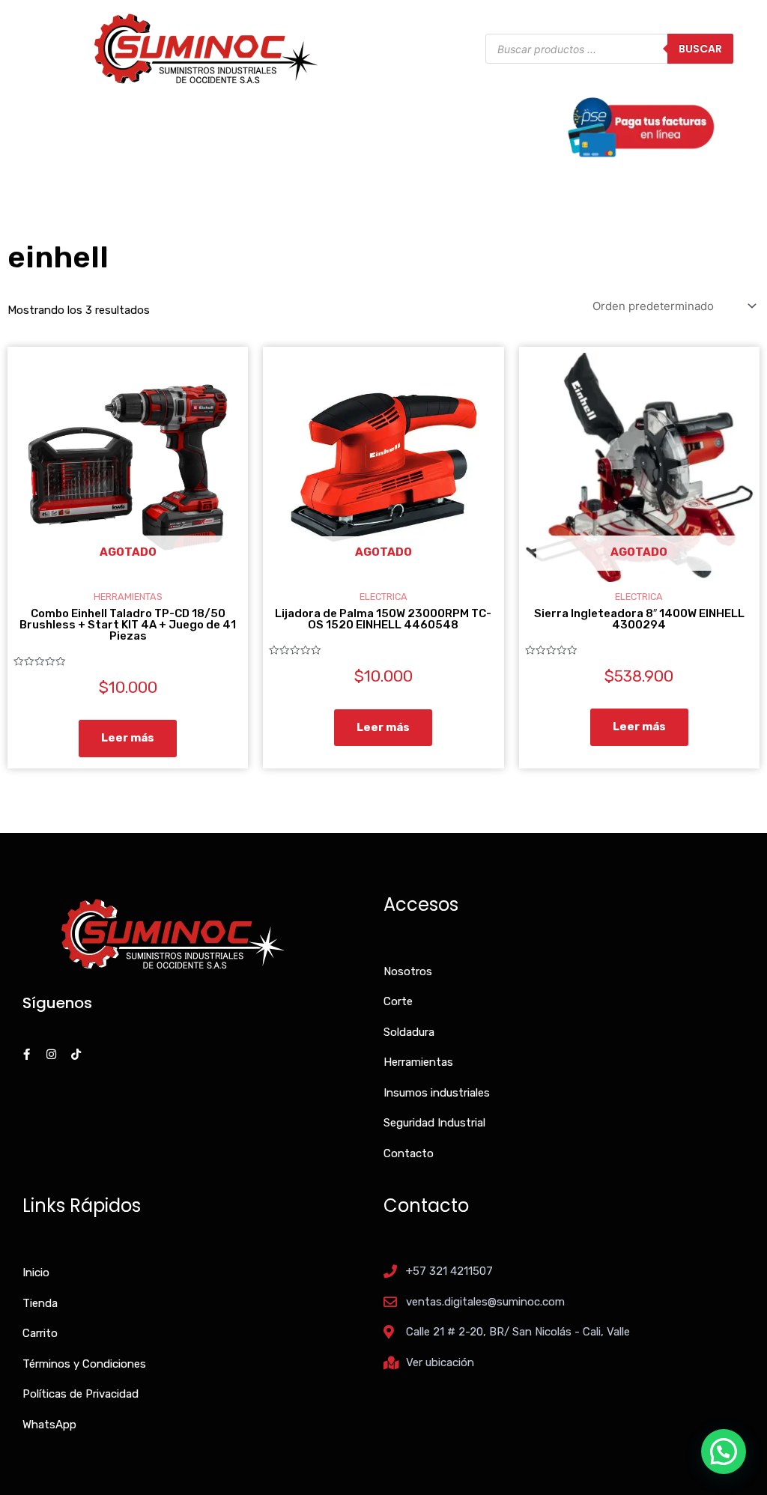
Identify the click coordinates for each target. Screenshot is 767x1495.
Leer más (127, 738)
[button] (723, 1451)
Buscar (700, 48)
